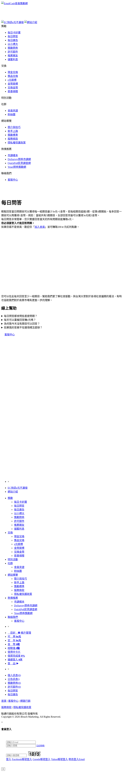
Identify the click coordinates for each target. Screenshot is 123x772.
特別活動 (13, 559)
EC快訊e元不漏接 (18, 487)
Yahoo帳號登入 (59, 759)
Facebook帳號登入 (22, 759)
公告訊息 (14, 679)
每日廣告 (13, 40)
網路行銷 (25, 701)
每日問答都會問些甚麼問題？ (20, 316)
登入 (8, 759)
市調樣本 (13, 155)
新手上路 (13, 131)
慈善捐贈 (13, 91)
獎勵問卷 (13, 48)
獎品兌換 (13, 76)
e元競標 (12, 80)
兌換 (10, 532)
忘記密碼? (40, 746)
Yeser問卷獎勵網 (17, 167)
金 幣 (14, 644)
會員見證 (13, 110)
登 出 (12, 663)
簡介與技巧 (14, 127)
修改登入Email (77, 759)
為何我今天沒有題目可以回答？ (22, 323)
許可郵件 (13, 51)
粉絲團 (11, 114)
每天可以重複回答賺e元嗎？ (20, 319)
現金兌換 (13, 72)
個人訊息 (14, 675)
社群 (10, 563)
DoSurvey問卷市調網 (19, 159)
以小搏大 (13, 44)
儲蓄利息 (13, 59)
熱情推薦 (13, 598)
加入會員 (40, 227)
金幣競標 (13, 83)
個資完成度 (16, 655)
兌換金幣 (13, 87)
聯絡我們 (13, 617)
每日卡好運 (14, 32)
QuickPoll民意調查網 (19, 163)
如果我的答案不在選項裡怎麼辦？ (23, 327)
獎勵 (10, 498)
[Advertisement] (61, 12)
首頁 (3, 701)
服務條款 (13, 138)
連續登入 (15, 659)
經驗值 (14, 648)
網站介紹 (13, 491)
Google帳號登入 (41, 759)
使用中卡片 (14, 652)
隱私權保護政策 (17, 142)
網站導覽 (13, 574)
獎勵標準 (13, 135)
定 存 (14, 640)
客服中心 (13, 179)
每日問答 (13, 36)
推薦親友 (13, 55)
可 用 (14, 636)
